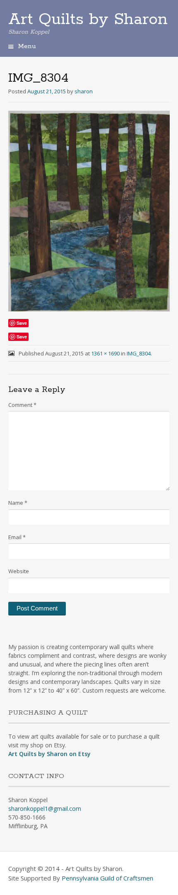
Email (17, 537)
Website (18, 571)
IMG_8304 (139, 353)
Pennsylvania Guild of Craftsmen (107, 878)
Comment (22, 405)
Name (17, 502)
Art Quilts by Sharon (88, 19)
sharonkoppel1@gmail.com (44, 808)
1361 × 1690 (105, 353)
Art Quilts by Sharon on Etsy (49, 754)
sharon (84, 91)
